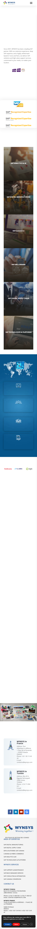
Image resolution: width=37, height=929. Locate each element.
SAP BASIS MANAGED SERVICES (13, 873)
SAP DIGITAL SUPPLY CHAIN (12, 848)
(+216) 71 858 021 (26, 896)
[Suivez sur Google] (26, 812)
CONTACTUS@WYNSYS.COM (17, 897)
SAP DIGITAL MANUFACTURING (13, 845)
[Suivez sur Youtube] (21, 812)
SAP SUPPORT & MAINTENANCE (14, 870)
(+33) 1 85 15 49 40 (14, 910)
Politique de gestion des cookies (17, 837)
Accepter (7, 924)
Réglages (25, 924)
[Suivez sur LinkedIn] (15, 812)
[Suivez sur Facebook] (10, 812)
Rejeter (16, 924)
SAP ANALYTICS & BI (10, 857)
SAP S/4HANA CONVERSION (12, 879)
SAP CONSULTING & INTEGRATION (14, 876)
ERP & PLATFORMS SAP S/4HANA (14, 851)
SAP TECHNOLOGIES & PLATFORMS (15, 860)
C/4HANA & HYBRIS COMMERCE (14, 854)
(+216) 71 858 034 (13, 896)
